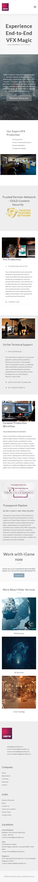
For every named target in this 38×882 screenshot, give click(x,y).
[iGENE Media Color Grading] (19, 692)
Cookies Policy (7, 815)
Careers (4, 785)
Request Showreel (8, 800)
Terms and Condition (9, 809)
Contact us (5, 806)
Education (5, 782)
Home (9, 44)
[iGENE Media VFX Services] (19, 614)
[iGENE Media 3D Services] (19, 653)
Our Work (5, 779)
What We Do (16, 44)
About (4, 773)
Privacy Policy (6, 812)
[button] (35, 7)
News (4, 803)
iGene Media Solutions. (15, 876)
